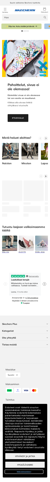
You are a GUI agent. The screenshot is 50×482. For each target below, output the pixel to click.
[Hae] (45, 17)
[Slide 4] (27, 31)
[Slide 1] (22, 31)
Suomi (11, 375)
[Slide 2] (24, 31)
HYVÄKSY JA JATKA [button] (25, 456)
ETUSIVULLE (18, 118)
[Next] (46, 138)
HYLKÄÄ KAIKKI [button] (25, 464)
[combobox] (25, 17)
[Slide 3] (26, 31)
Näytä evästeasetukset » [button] (24, 472)
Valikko (5, 12)
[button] (45, 10)
